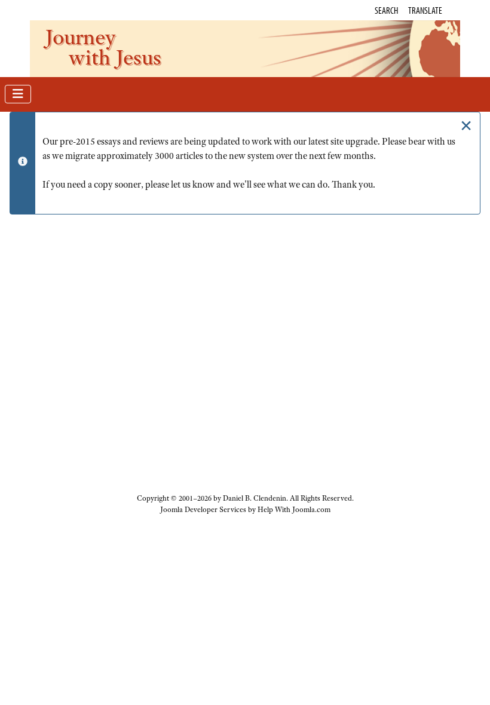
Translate (425, 10)
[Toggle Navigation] (18, 94)
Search (386, 10)
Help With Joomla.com (294, 509)
